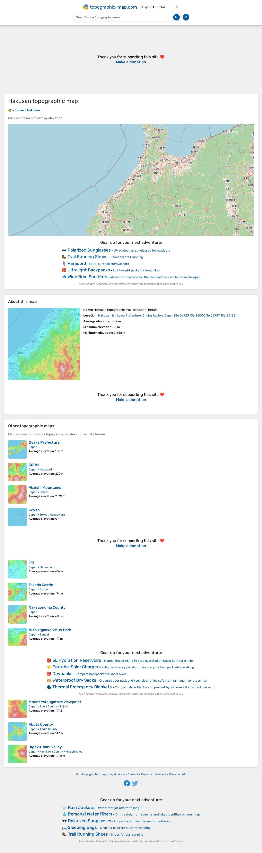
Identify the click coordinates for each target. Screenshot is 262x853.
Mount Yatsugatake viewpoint (55, 702)
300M (34, 465)
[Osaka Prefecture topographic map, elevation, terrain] (17, 449)
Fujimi (64, 706)
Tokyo (43, 514)
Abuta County (41, 724)
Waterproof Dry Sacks (74, 680)
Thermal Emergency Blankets (82, 686)
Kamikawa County (51, 751)
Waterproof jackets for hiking (118, 808)
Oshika (44, 492)
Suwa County (48, 706)
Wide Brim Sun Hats (87, 276)
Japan (33, 447)
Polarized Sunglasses (89, 250)
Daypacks (62, 673)
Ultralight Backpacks (89, 269)
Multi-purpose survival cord (109, 264)
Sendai (44, 634)
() (167, 315)
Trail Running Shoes (87, 256)
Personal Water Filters (90, 814)
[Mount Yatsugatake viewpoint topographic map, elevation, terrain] (17, 709)
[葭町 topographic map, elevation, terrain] (17, 569)
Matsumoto (47, 567)
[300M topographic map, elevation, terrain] (17, 472)
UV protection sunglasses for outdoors (142, 250)
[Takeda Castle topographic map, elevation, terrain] (17, 592)
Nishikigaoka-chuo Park (50, 630)
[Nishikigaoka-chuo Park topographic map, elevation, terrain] (17, 637)
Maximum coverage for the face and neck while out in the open (155, 277)
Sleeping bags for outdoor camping (125, 828)
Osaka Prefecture (44, 442)
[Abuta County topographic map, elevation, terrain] (17, 731)
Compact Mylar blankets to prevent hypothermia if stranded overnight (165, 687)
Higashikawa (74, 751)
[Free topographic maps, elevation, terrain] (9, 110)
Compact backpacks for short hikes (101, 674)
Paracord (77, 263)
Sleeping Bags (82, 827)
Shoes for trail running (127, 257)
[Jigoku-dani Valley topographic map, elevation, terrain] (17, 754)
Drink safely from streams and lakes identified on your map (157, 814)
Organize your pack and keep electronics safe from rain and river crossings (153, 680)
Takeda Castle (41, 585)
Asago (44, 589)
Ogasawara (57, 514)
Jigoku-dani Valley (45, 747)
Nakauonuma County (47, 607)
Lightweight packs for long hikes (136, 270)
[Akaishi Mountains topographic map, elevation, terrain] (17, 494)
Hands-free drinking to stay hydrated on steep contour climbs (149, 661)
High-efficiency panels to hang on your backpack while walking (149, 667)
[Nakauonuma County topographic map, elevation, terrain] (17, 614)
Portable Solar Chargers (76, 666)
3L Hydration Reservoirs (76, 660)
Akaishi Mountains (45, 487)
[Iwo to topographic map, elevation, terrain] (17, 517)
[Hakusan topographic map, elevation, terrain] (44, 344)
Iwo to (34, 510)
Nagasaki (46, 469)
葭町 (32, 562)
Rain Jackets (81, 807)
